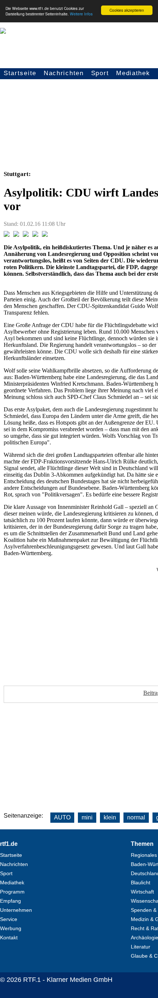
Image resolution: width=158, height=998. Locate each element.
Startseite (20, 73)
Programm (12, 892)
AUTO (62, 817)
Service (8, 919)
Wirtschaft (142, 892)
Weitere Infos (81, 13)
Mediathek (133, 73)
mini (87, 817)
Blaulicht (140, 882)
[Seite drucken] (45, 235)
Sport (100, 73)
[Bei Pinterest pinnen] (35, 235)
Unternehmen (16, 910)
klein (110, 817)
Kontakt (9, 937)
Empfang (10, 901)
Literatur (140, 947)
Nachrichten (64, 73)
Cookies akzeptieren (126, 10)
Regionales (144, 855)
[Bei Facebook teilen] (7, 235)
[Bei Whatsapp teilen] (26, 235)
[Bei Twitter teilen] (16, 235)
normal (136, 817)
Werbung (10, 928)
